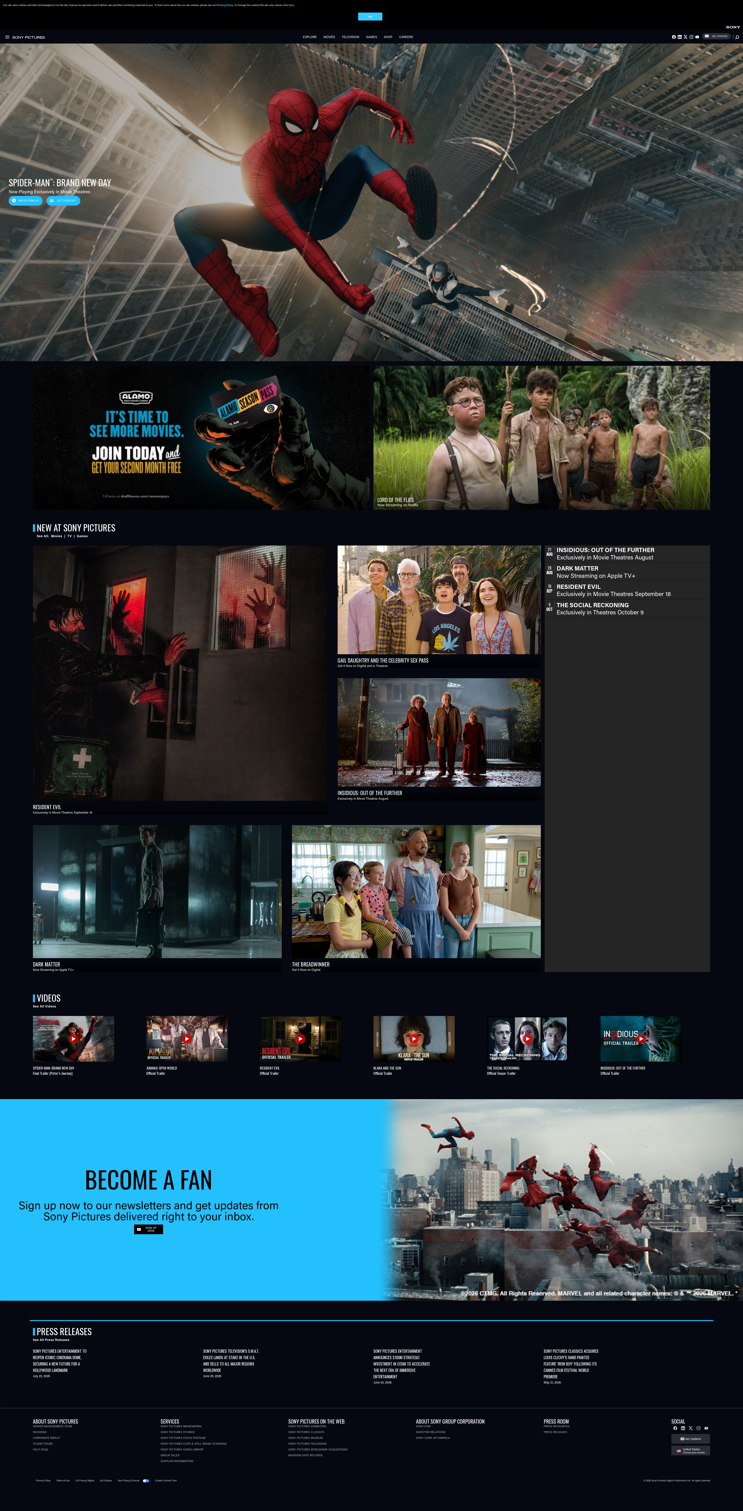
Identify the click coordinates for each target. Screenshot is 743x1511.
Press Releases (555, 1432)
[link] (733, 27)
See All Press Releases (51, 1340)
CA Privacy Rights (84, 1480)
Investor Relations (431, 1432)
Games (371, 37)
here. (291, 5)
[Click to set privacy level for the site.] (147, 1480)
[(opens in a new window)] (201, 438)
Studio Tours (43, 1443)
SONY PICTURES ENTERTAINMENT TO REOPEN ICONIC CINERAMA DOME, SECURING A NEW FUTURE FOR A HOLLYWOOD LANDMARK (59, 1360)
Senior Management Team (52, 1426)
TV (69, 536)
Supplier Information (177, 1461)
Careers (406, 37)
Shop (388, 37)
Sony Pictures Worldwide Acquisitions (318, 1449)
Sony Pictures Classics (306, 1432)
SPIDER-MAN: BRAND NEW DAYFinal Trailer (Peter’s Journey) (53, 1070)
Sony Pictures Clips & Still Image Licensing (194, 1443)
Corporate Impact (46, 1438)
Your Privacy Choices (129, 1480)
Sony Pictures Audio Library (182, 1449)
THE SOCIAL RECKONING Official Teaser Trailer (503, 1070)
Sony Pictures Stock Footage (183, 1438)
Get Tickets (65, 200)
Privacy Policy (43, 1480)
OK (370, 16)
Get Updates (719, 36)
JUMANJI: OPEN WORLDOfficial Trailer (161, 1070)
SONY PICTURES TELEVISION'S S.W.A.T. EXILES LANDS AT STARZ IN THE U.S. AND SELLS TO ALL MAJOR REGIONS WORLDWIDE (231, 1360)
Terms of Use (63, 1480)
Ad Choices (106, 1480)
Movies (329, 37)
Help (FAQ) (40, 1449)
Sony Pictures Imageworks (181, 1426)
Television (350, 37)
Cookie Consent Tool (166, 1480)
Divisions (40, 1432)
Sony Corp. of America (433, 1438)
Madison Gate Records (305, 1455)
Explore (310, 37)
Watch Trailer (28, 200)
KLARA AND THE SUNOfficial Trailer (387, 1070)
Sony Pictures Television (307, 1443)
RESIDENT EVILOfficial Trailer (270, 1070)
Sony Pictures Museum (305, 1438)
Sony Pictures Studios (178, 1432)
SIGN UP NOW (151, 1229)
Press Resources (557, 1426)
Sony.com (423, 1426)
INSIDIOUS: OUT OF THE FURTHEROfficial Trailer (623, 1070)
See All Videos (44, 1006)
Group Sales (170, 1455)
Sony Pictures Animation (307, 1426)
